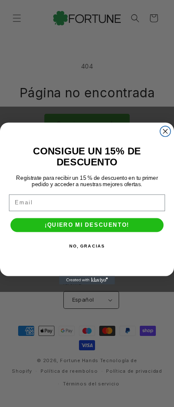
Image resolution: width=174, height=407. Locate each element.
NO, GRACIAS (87, 246)
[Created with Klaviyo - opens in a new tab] (87, 280)
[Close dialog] (165, 131)
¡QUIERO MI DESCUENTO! (87, 225)
